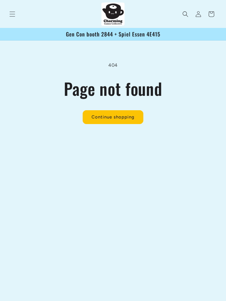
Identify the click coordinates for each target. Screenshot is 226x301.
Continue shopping (113, 117)
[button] (12, 14)
